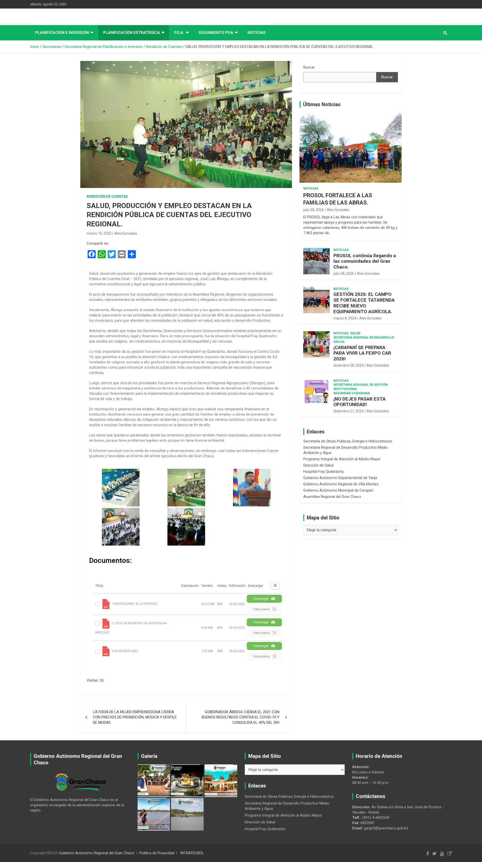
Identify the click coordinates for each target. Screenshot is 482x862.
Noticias (257, 32)
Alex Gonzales (125, 233)
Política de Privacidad (156, 853)
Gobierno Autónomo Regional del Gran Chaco (96, 853)
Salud (355, 333)
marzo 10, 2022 (99, 233)
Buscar (309, 67)
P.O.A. (179, 32)
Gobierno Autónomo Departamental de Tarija (340, 478)
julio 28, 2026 (313, 210)
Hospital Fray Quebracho (323, 471)
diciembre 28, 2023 (348, 365)
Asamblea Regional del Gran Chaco (332, 496)
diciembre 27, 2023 (348, 411)
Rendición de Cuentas (107, 196)
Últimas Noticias (322, 104)
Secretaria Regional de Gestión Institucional (360, 387)
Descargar (261, 599)
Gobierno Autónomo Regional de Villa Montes (341, 484)
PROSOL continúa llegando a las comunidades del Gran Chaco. (364, 261)
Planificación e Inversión (62, 32)
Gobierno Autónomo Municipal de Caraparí (338, 490)
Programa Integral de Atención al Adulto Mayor (342, 459)
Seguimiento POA (216, 32)
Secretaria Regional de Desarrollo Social (363, 340)
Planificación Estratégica (131, 32)
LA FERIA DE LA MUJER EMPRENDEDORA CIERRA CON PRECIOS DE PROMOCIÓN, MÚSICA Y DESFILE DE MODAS (135, 717)
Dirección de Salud (318, 465)
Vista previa (261, 609)
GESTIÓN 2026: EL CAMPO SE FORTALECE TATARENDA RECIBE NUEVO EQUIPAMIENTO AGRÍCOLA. (364, 302)
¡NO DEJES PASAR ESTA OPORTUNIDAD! (359, 402)
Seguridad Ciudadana (351, 393)
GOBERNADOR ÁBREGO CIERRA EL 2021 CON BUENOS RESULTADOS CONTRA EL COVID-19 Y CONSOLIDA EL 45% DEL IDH (240, 717)
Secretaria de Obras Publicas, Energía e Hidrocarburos (347, 441)
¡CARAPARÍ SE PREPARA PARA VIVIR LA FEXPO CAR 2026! (362, 353)
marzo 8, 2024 (344, 318)
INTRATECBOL (192, 853)
